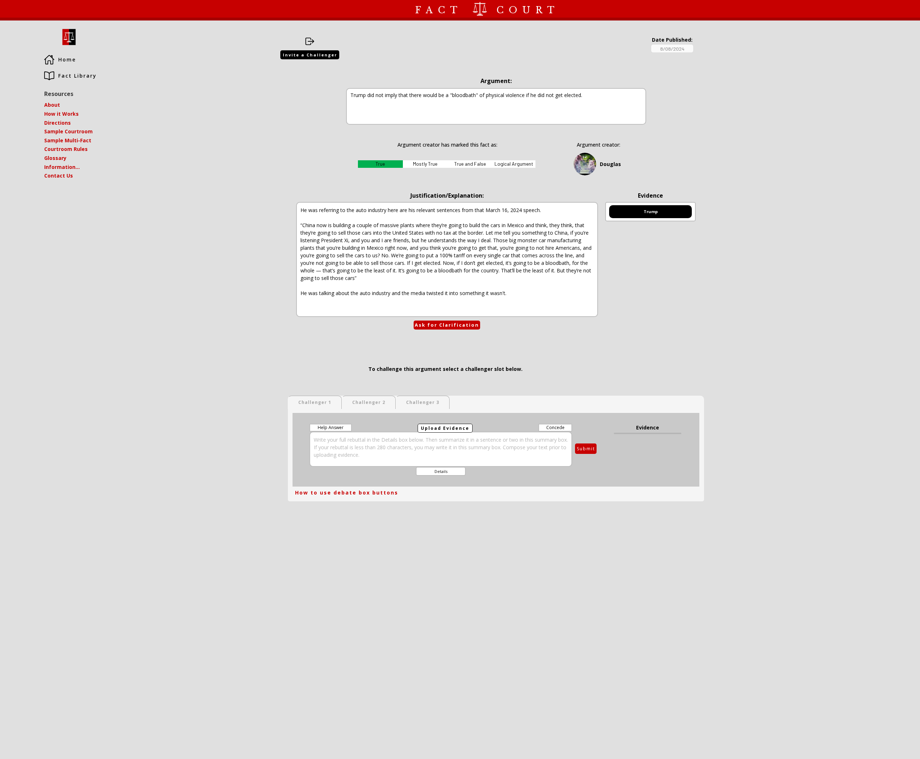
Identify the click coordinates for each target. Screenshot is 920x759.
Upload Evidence (445, 428)
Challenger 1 (314, 402)
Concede (555, 427)
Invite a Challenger (310, 55)
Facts (51, 8)
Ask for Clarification (447, 325)
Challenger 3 (422, 402)
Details (440, 471)
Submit (586, 449)
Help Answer (331, 427)
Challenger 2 (368, 402)
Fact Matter (18, 8)
